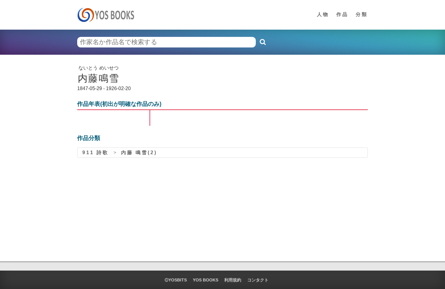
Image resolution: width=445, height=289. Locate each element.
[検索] (262, 42)
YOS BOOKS (205, 280)
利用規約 (232, 280)
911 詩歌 (95, 152)
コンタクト (258, 280)
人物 (323, 14)
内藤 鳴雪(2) (139, 152)
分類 (362, 14)
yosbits (177, 280)
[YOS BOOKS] (107, 14)
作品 (342, 14)
